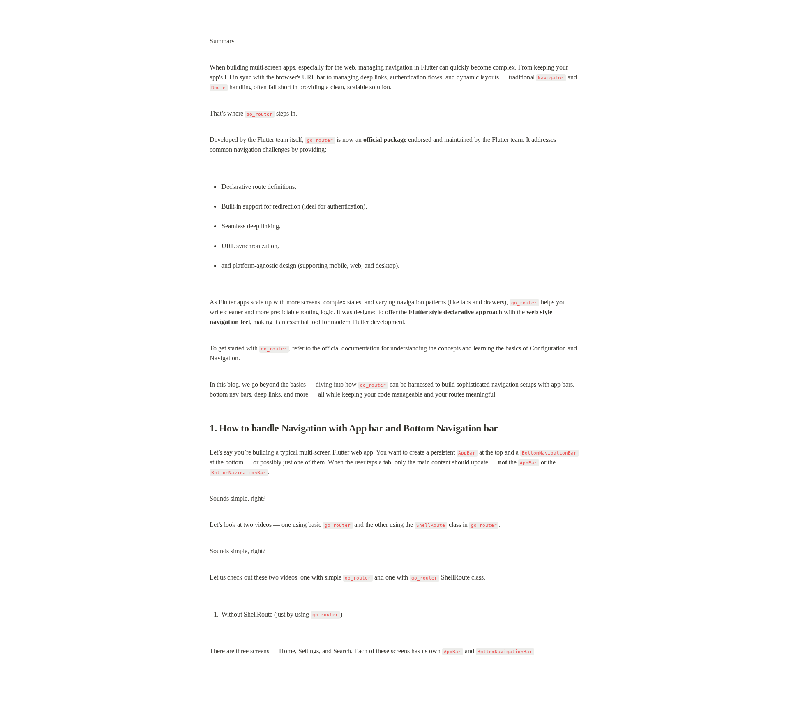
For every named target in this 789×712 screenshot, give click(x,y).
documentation (360, 348)
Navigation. (225, 358)
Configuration (548, 348)
